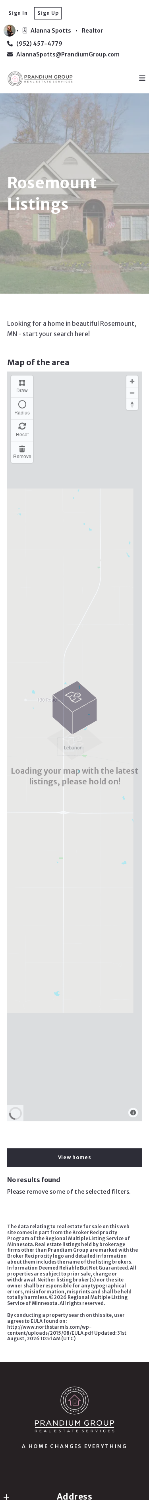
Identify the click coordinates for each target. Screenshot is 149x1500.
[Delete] (22, 452)
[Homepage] (74, 1409)
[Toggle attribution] (133, 1112)
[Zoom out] (132, 393)
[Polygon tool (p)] (22, 386)
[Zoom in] (132, 381)
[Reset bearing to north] (132, 404)
